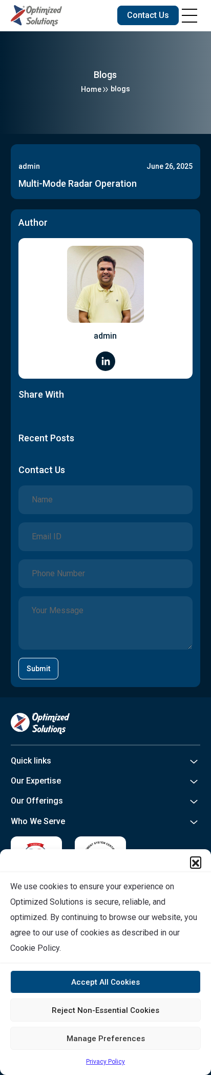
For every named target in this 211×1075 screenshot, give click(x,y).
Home (91, 89)
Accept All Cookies (105, 982)
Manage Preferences (106, 1038)
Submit (38, 668)
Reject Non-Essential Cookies (105, 1010)
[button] (196, 862)
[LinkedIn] (105, 360)
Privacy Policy (105, 1061)
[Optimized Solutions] (36, 15)
